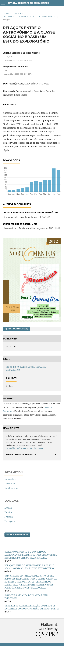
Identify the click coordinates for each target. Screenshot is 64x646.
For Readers (9, 479)
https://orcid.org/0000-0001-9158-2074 (17, 74)
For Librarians (11, 488)
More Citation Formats (21, 454)
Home (6, 13)
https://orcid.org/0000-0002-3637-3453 (17, 60)
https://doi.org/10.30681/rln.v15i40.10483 (29, 83)
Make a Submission (17, 534)
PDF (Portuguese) (17, 328)
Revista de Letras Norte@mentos (28, 3)
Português (9, 521)
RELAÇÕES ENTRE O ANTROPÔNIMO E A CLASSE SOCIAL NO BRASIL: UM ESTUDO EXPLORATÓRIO (29, 567)
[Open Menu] (3, 3)
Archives (16, 13)
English (8, 507)
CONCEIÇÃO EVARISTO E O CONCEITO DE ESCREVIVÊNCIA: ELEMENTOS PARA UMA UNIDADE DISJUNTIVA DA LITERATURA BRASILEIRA (30, 554)
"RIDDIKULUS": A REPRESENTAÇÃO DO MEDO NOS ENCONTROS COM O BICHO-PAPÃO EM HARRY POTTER (31, 607)
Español (8, 512)
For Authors (9, 483)
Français (8, 516)
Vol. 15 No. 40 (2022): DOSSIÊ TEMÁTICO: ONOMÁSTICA (30, 16)
